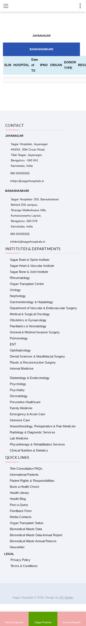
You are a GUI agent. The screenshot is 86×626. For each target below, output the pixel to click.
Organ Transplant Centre (27, 284)
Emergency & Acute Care (27, 414)
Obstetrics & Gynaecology (28, 320)
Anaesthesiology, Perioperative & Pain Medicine (42, 426)
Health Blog (18, 499)
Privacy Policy (20, 560)
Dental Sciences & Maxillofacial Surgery (37, 356)
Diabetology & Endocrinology (29, 378)
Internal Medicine (21, 368)
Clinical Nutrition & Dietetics (29, 450)
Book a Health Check (24, 486)
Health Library (19, 492)
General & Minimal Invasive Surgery (35, 332)
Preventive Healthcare (25, 402)
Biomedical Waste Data (26, 529)
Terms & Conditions (23, 566)
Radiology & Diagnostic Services (32, 432)
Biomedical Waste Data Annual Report (36, 535)
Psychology (18, 384)
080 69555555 (20, 173)
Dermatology (19, 396)
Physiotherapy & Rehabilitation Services (37, 444)
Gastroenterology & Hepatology (31, 302)
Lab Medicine (19, 438)
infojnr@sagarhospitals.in (27, 181)
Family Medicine (21, 408)
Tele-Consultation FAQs (26, 468)
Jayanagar (41, 35)
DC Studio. (66, 597)
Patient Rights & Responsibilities (32, 480)
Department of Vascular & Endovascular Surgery (43, 308)
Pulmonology (19, 338)
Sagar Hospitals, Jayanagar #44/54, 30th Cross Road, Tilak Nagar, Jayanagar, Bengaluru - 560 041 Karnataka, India (29, 154)
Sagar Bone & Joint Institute (29, 271)
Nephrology (18, 296)
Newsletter (17, 547)
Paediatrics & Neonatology (28, 326)
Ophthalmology (20, 350)
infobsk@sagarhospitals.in (27, 241)
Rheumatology (20, 278)
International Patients (24, 474)
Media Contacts (21, 517)
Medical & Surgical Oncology (30, 314)
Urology (15, 290)
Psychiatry (17, 390)
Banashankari (41, 49)
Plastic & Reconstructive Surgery (33, 362)
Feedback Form (21, 511)
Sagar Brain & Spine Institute (29, 259)
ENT (13, 344)
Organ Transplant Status (26, 523)
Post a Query (19, 505)
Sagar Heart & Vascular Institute (32, 265)
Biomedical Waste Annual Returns (33, 541)
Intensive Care (20, 420)
